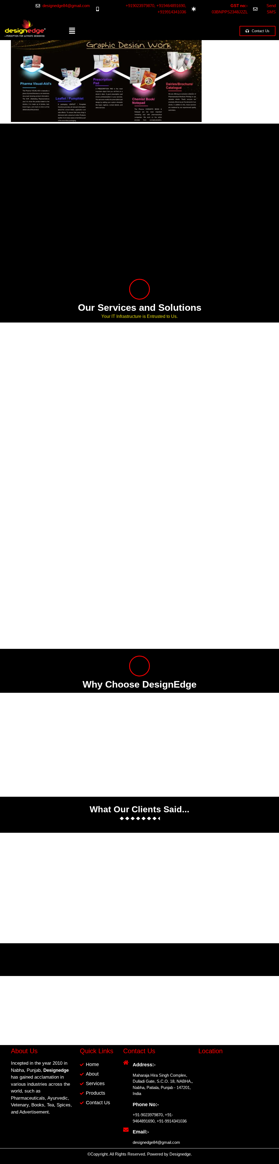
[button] (71, 31)
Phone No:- (146, 1104)
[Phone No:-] (126, 1102)
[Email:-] (126, 1129)
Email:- (141, 1132)
